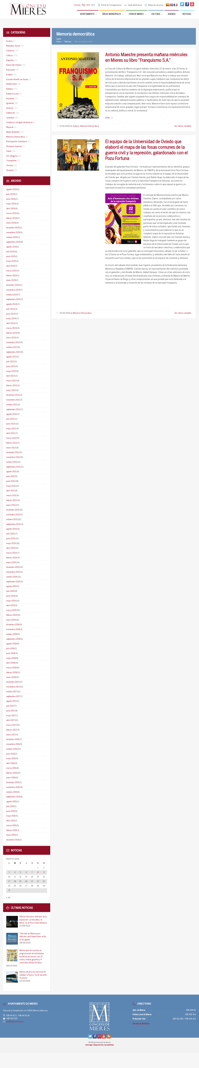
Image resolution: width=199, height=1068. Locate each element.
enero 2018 (11, 677)
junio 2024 (10, 314)
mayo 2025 (11, 261)
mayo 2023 (11, 371)
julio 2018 (10, 649)
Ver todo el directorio (141, 1024)
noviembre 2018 (13, 629)
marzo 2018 (11, 668)
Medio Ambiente (12, 132)
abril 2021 (10, 491)
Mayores (9, 127)
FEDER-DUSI (11, 84)
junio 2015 (10, 811)
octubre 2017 (11, 692)
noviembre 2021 (13, 457)
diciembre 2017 (12, 682)
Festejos (9, 89)
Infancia (9, 108)
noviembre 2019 (13, 572)
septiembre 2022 (13, 410)
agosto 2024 (11, 304)
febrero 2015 (11, 830)
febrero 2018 (11, 673)
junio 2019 (10, 596)
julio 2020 (10, 534)
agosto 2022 (11, 414)
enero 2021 (11, 505)
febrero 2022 (11, 443)
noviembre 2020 (13, 515)
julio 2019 (10, 591)
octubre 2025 (11, 237)
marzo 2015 (11, 826)
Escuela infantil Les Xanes (17, 80)
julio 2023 (10, 362)
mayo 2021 (11, 486)
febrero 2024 (11, 333)
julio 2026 (10, 194)
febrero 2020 (11, 558)
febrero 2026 (11, 218)
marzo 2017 (11, 725)
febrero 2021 (11, 500)
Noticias (68, 42)
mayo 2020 (11, 543)
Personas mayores (14, 146)
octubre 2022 (11, 405)
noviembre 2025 (13, 233)
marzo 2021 (11, 496)
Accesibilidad (109, 1045)
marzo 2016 (11, 768)
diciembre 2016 (12, 739)
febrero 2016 (11, 773)
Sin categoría (11, 156)
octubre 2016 (11, 749)
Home (58, 42)
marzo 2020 (11, 553)
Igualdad (10, 103)
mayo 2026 (11, 204)
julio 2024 (10, 309)
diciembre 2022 (12, 395)
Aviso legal (89, 1045)
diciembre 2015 (12, 783)
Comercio (10, 51)
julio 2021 (10, 476)
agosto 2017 (11, 701)
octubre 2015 (11, 792)
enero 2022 (11, 448)
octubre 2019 (11, 577)
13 (26, 877)
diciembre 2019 (12, 567)
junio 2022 (10, 424)
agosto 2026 (11, 189)
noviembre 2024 (13, 290)
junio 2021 (10, 481)
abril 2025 (10, 266)
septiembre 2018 (13, 639)
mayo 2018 (11, 658)
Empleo (9, 75)
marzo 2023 (11, 381)
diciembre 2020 (13, 510)
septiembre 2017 (13, 697)
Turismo (9, 166)
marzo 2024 (11, 328)
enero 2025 (11, 280)
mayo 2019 (11, 601)
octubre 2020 (12, 520)
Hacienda (10, 99)
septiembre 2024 (13, 299)
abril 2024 (10, 323)
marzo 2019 (11, 610)
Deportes (10, 60)
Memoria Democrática (89, 126)
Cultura (76, 126)
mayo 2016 (11, 759)
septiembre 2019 (13, 582)
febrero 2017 (11, 730)
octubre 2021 (11, 462)
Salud (8, 151)
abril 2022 (10, 433)
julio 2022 (10, 419)
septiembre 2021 (13, 467)
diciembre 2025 (12, 228)
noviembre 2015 (12, 787)
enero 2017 (10, 735)
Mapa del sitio (99, 1045)
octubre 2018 (11, 634)
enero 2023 (11, 390)
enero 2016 (11, 778)
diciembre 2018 (12, 625)
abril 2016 (10, 763)
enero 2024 (11, 338)
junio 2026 (10, 199)
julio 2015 (10, 806)
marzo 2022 (11, 438)
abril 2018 (10, 663)
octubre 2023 (11, 347)
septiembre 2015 (13, 797)
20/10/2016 (65, 313)
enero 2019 (11, 620)
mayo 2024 (11, 319)
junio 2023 (10, 366)
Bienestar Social (13, 46)
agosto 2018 (11, 644)
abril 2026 (10, 209)
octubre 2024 (12, 295)
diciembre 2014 (12, 840)
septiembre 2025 (13, 242)
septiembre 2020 (13, 524)
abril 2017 (10, 720)
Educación (10, 70)
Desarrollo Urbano (13, 65)
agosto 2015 (11, 802)
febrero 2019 (11, 615)
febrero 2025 (11, 276)
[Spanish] (167, 5)
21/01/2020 (65, 126)
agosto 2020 (11, 529)
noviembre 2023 (13, 343)
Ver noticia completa (182, 126)
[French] (176, 5)
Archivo (9, 41)
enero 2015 (10, 835)
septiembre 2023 (13, 352)
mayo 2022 (11, 429)
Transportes (11, 161)
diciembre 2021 (12, 452)
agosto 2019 (11, 586)
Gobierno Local (12, 94)
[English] (172, 5)
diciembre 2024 (13, 285)
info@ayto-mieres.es (14, 1022)
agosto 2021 (11, 472)
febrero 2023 (11, 386)
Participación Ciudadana (16, 142)
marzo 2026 (11, 213)
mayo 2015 (10, 816)
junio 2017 (10, 711)
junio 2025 (10, 257)
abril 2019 (10, 606)
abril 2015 (10, 821)
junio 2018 (10, 653)
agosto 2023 (11, 357)
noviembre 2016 (13, 744)
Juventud (10, 118)
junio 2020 (10, 539)
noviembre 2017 (12, 687)
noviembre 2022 (13, 400)
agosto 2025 (11, 247)
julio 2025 (10, 252)
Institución (10, 113)
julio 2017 (10, 706)
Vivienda (9, 170)
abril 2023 (10, 376)
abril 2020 (10, 548)
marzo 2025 (11, 271)
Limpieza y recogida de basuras (19, 122)
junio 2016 (10, 754)
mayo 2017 (10, 716)
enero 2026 (11, 223)
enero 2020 (11, 563)
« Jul (8, 898)
